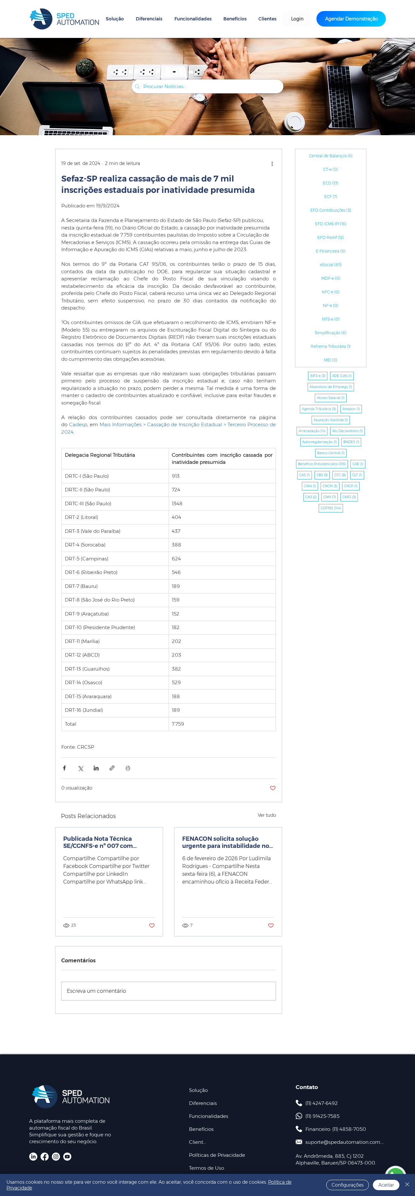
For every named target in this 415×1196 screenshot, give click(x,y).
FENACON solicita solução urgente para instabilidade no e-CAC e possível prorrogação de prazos (225, 842)
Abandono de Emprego (332, 386)
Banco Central (332, 453)
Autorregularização (320, 442)
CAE (358, 464)
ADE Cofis (343, 375)
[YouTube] (67, 1157)
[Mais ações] (272, 163)
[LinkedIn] (33, 1157)
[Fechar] (407, 1185)
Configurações (347, 1185)
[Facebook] (45, 1157)
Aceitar (386, 1185)
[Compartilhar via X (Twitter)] (80, 768)
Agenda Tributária (320, 408)
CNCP (352, 486)
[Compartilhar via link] (112, 768)
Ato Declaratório (348, 430)
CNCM (331, 486)
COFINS (332, 508)
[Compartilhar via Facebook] (64, 768)
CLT (358, 475)
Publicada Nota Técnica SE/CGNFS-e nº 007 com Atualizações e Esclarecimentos (98, 842)
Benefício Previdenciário (323, 464)
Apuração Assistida (332, 419)
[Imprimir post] (128, 768)
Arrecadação (313, 430)
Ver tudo (267, 815)
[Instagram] (56, 1157)
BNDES (352, 442)
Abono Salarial (332, 397)
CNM (330, 497)
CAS (305, 475)
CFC (341, 475)
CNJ (312, 497)
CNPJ (350, 497)
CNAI (311, 486)
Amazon (352, 408)
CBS (323, 475)
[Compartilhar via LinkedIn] (96, 768)
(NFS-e (318, 375)
